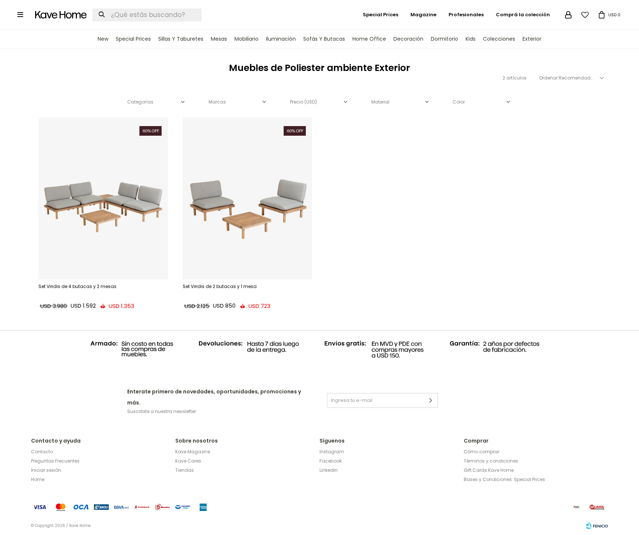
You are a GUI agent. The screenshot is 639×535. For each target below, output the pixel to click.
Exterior (532, 39)
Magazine (423, 14)
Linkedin (329, 470)
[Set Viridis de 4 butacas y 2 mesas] (103, 199)
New (103, 39)
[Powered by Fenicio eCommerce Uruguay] (597, 525)
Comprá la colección (523, 14)
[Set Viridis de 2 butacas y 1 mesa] (247, 199)
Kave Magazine (192, 451)
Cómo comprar (481, 451)
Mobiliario (246, 39)
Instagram (332, 451)
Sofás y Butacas (324, 39)
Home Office (369, 39)
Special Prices (133, 39)
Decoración (408, 39)
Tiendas (184, 470)
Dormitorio (444, 39)
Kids (471, 39)
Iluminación (281, 39)
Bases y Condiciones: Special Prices (504, 479)
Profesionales (466, 14)
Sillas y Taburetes (180, 39)
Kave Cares (188, 461)
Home (37, 479)
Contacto (42, 451)
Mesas (219, 39)
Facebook (331, 461)
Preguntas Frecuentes (55, 461)
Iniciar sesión (46, 470)
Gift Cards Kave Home (489, 470)
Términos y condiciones (491, 461)
